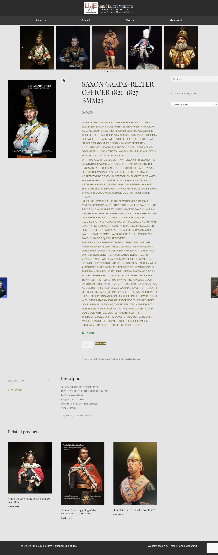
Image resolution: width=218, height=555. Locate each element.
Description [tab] (16, 380)
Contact (85, 20)
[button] (22, 48)
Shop (128, 20)
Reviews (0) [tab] (15, 389)
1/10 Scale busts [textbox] (193, 104)
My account (176, 20)
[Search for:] (194, 79)
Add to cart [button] (13, 506)
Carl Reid (115, 359)
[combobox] (194, 104)
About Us (41, 20)
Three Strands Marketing (183, 545)
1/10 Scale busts (102, 359)
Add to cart (100, 343)
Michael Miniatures (130, 359)
